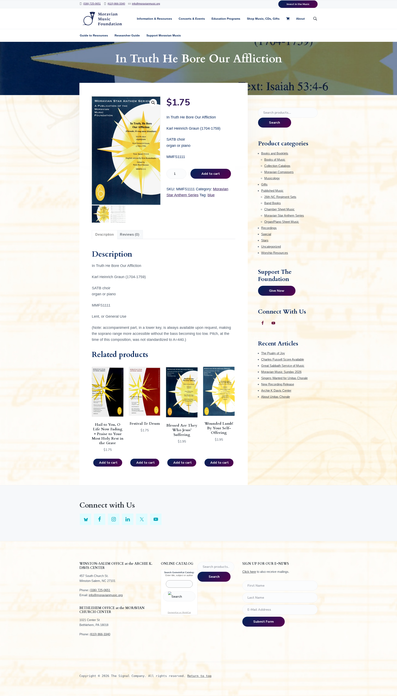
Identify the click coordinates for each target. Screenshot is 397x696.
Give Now (276, 290)
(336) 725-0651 (92, 3)
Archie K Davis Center (276, 390)
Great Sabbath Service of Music (282, 365)
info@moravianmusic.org (146, 3)
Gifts (264, 184)
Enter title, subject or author (179, 575)
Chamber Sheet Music (279, 209)
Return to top (199, 676)
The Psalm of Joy (273, 353)
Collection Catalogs (277, 166)
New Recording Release (277, 384)
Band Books (272, 203)
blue (211, 195)
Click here (249, 571)
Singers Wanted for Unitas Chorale (284, 378)
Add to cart (210, 173)
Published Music (272, 190)
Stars (264, 240)
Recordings (269, 228)
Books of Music (274, 159)
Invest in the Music (298, 4)
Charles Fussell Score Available (282, 359)
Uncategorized (271, 246)
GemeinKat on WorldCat (179, 612)
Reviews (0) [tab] (129, 234)
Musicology (272, 178)
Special (266, 234)
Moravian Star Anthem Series (284, 215)
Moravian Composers (279, 172)
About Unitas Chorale (275, 396)
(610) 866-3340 (116, 3)
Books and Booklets (274, 153)
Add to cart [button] (108, 462)
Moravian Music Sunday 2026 (281, 372)
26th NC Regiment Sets (280, 197)
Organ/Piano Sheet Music (281, 221)
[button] (153, 102)
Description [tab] (104, 234)
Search (274, 122)
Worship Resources (274, 253)
